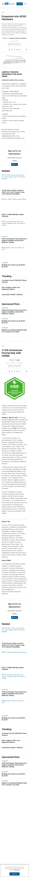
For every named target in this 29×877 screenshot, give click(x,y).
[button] (3, 4)
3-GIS (18, 360)
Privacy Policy (16, 869)
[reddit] (17, 49)
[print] (26, 49)
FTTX (3, 12)
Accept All (14, 873)
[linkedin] (12, 49)
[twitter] (14, 49)
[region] (14, 870)
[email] (20, 49)
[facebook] (9, 49)
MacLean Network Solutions (17, 38)
